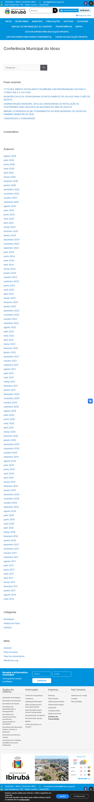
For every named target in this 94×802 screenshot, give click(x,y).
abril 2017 (8, 578)
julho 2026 (9, 160)
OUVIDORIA (82, 21)
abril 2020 (9, 427)
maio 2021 (9, 377)
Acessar (8, 648)
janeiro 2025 (10, 235)
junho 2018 (9, 519)
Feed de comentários (14, 656)
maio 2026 (9, 168)
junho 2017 (9, 569)
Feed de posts (11, 652)
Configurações (79, 796)
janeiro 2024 (10, 273)
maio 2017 (9, 574)
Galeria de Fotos (12, 623)
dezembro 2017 (11, 544)
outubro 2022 (10, 319)
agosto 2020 (10, 411)
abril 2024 (9, 264)
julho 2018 (9, 515)
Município (37, 21)
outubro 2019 (10, 452)
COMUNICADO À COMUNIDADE (19, 118)
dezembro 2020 (11, 394)
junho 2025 (9, 214)
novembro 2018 (11, 498)
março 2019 (9, 482)
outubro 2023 (10, 277)
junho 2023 (9, 285)
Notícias (8, 627)
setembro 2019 (11, 457)
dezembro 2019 (11, 444)
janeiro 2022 (10, 352)
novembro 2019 (11, 448)
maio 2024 (9, 260)
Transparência (63, 26)
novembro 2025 (11, 193)
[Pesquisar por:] (22, 68)
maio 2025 (9, 218)
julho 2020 (9, 415)
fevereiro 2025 (11, 231)
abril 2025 (9, 223)
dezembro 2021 (11, 356)
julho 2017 (9, 565)
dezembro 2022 (11, 310)
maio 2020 (9, 423)
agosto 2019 (10, 461)
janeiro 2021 (10, 390)
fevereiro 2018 (11, 536)
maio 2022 (9, 335)
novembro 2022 (11, 315)
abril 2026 (9, 173)
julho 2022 (9, 331)
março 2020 (10, 432)
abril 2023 (9, 294)
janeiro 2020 (10, 440)
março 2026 (10, 177)
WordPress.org (11, 660)
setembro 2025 (11, 202)
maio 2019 (9, 473)
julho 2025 (9, 210)
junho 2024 (9, 256)
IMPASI (79, 26)
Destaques (9, 619)
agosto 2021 (10, 369)
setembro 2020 (11, 406)
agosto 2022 (10, 327)
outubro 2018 (10, 503)
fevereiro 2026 (11, 181)
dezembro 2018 (11, 494)
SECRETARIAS (22, 21)
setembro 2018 (11, 507)
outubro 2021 (10, 361)
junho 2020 (9, 419)
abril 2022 (9, 340)
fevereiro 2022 (11, 348)
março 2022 (9, 344)
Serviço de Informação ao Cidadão (32, 26)
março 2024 (10, 269)
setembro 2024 (11, 248)
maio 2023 (9, 290)
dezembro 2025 (11, 189)
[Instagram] (91, 3)
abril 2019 (8, 478)
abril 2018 (8, 528)
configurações (24, 800)
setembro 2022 (11, 323)
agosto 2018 (10, 511)
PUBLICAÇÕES (53, 21)
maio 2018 (9, 523)
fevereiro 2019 (11, 486)
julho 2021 (9, 373)
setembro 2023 (11, 281)
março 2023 (10, 298)
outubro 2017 (10, 553)
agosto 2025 (10, 206)
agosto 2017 (10, 561)
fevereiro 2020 (11, 436)
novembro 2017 (11, 549)
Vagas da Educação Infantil (71, 36)
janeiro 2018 (10, 540)
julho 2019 (9, 465)
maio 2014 (9, 599)
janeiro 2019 (10, 490)
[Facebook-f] (85, 3)
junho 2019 (9, 469)
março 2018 (9, 532)
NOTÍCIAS (68, 21)
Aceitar (62, 796)
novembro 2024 (11, 244)
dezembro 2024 (11, 239)
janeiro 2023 (10, 306)
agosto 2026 (10, 156)
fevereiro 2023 (11, 302)
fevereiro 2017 (11, 586)
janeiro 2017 (10, 590)
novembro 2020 (11, 398)
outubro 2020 (10, 402)
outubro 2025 (10, 198)
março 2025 (9, 227)
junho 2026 (9, 164)
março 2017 (9, 582)
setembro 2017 (11, 557)
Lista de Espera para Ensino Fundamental (29, 36)
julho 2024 (9, 252)
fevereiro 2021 (11, 386)
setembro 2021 (11, 365)
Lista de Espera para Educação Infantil (47, 31)
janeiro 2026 (10, 185)
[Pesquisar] (55, 10)
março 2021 (9, 381)
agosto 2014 (10, 594)
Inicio (9, 21)
